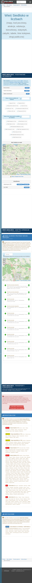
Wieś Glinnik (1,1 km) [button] (23, 121)
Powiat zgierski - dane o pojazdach (17, 408)
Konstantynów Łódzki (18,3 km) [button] (22, 108)
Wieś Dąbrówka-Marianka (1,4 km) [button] (17, 126)
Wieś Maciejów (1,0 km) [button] (11, 121)
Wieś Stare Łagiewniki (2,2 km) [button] (23, 129)
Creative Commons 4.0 (17, 569)
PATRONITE (6, 571)
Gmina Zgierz (24, 5)
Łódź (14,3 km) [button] (24, 105)
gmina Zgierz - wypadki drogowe (17, 406)
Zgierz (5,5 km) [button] (12, 103)
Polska (3, 5)
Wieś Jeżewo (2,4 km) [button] (17, 131)
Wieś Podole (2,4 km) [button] (17, 137)
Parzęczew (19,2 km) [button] (22, 111)
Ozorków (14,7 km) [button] (9, 108)
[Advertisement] (16, 57)
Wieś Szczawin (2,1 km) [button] (10, 129)
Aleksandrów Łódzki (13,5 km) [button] (12, 105)
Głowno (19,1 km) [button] (11, 111)
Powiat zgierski (16, 5)
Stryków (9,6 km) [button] (21, 103)
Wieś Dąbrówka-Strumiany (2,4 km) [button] (17, 134)
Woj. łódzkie (9, 5)
